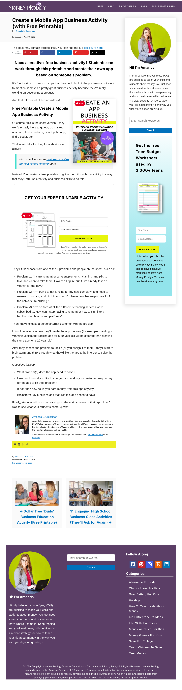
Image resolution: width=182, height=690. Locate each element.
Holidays (135, 600)
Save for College (141, 641)
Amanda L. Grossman (25, 31)
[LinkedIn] (166, 564)
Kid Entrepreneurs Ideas (22, 463)
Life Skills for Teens (143, 623)
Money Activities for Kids (146, 629)
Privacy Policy (110, 666)
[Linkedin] (23, 444)
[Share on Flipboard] (81, 52)
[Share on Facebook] (47, 52)
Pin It (81, 103)
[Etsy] (158, 564)
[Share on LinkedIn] (64, 52)
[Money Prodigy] (27, 6)
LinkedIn (36, 437)
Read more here (95, 434)
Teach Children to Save (145, 647)
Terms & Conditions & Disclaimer (80, 666)
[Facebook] (27, 444)
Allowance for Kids (142, 582)
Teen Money (137, 653)
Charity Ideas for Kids (144, 588)
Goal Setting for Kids (144, 594)
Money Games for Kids (145, 635)
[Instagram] (149, 564)
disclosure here (93, 47)
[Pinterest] (19, 444)
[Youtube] (15, 444)
